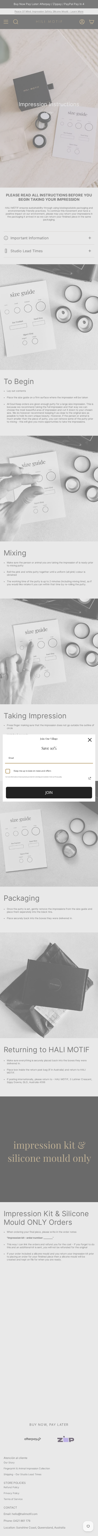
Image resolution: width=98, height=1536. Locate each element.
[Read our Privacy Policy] (90, 778)
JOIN (49, 792)
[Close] (89, 739)
